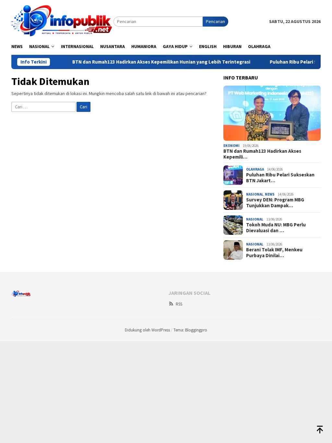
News (270, 194)
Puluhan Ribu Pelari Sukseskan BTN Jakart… (280, 178)
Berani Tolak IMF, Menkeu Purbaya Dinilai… (274, 252)
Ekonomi (231, 145)
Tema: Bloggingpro (190, 330)
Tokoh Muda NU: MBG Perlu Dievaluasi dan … (276, 227)
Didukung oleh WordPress (147, 330)
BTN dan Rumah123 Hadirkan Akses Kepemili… (262, 154)
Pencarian (215, 21)
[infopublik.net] (62, 21)
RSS (179, 304)
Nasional (254, 194)
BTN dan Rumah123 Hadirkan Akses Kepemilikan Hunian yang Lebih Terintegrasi (153, 62)
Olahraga (255, 169)
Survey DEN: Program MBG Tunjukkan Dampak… (275, 203)
